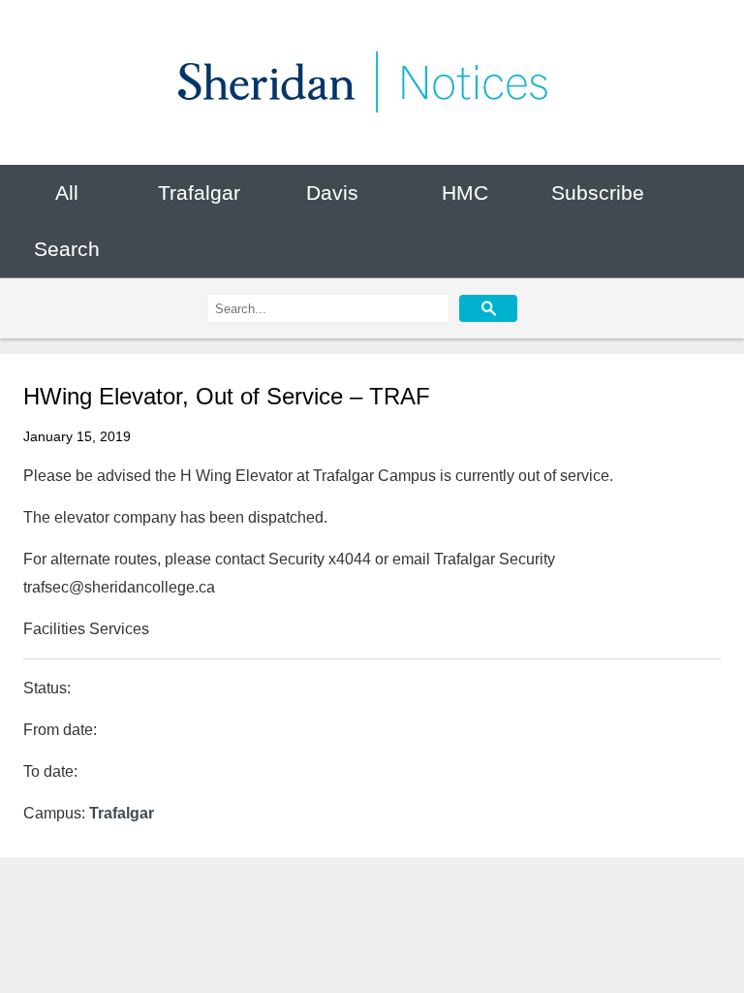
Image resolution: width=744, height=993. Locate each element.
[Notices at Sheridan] (372, 82)
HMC (465, 192)
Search (67, 250)
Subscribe (597, 192)
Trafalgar (199, 192)
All (66, 192)
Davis (332, 192)
